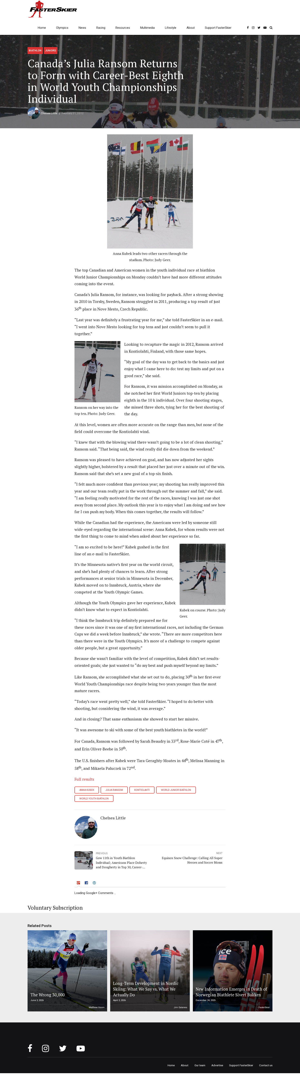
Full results (84, 779)
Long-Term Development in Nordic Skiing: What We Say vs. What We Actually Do (146, 989)
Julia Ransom (114, 790)
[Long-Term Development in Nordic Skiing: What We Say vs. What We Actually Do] (149, 970)
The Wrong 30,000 (47, 995)
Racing (100, 28)
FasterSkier (264, 1007)
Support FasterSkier (218, 28)
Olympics (62, 28)
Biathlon (35, 50)
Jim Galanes (180, 1007)
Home (42, 28)
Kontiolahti (142, 790)
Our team (199, 1065)
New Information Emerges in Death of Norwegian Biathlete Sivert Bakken (231, 992)
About (191, 28)
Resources (123, 28)
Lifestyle (170, 28)
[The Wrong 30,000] (66, 970)
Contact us (265, 1065)
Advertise (217, 1065)
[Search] (271, 27)
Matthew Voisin (96, 1007)
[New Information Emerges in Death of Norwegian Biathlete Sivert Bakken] (232, 970)
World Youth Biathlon (94, 798)
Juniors (50, 50)
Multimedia (147, 28)
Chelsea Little (49, 113)
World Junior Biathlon (176, 790)
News (82, 28)
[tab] (78, 883)
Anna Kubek (86, 790)
